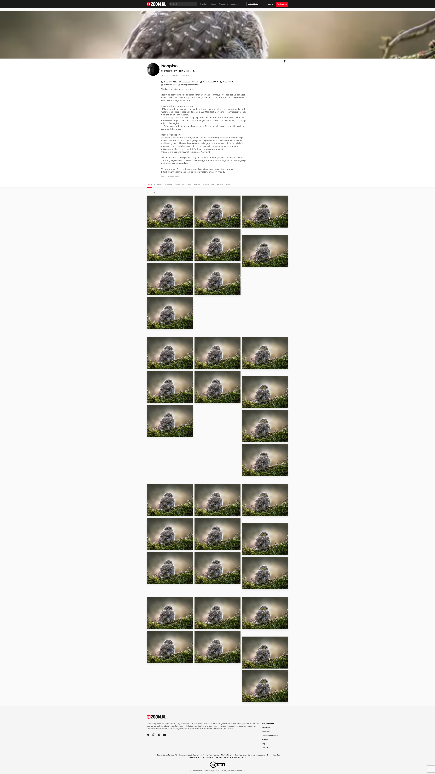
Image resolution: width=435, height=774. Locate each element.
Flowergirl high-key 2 (158, 292)
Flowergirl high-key (253, 264)
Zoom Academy (195, 757)
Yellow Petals (250, 626)
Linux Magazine (225, 757)
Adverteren (266, 728)
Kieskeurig (158, 755)
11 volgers (174, 75)
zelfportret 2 (249, 225)
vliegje (151, 547)
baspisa (155, 198)
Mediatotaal (207, 755)
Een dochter (201, 513)
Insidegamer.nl (261, 755)
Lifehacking (234, 755)
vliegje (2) (248, 513)
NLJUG (234, 757)
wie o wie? (248, 405)
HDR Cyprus (153, 326)
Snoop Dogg (201, 626)
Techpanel (243, 755)
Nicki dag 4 (153, 513)
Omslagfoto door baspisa (157, 14)
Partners (265, 740)
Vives (216, 757)
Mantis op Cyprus (204, 292)
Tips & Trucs (197, 755)
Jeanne (151, 366)
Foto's (149, 184)
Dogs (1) (247, 586)
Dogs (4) (247, 552)
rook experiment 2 (252, 473)
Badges (197, 184)
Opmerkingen (208, 184)
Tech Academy (208, 757)
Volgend (228, 184)
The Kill (199, 660)
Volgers (219, 184)
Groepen (168, 184)
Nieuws (213, 4)
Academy (235, 4)
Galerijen (158, 184)
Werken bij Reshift (212, 771)
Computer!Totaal (185, 755)
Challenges (179, 184)
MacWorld (225, 755)
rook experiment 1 (157, 434)
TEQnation (242, 757)
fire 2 (245, 439)
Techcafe (216, 755)
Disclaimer (265, 732)
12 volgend (184, 75)
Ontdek (203, 4)
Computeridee (168, 755)
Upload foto (253, 4)
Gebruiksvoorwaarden (270, 736)
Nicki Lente (201, 258)
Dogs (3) (199, 581)
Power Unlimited (273, 755)
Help (263, 744)
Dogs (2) (152, 581)
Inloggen (269, 4)
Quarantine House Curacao (161, 225)
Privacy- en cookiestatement (232, 771)
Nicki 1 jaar (200, 366)
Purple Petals (250, 699)
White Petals (249, 666)
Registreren (282, 4)
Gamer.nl (251, 755)
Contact (265, 748)
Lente (151, 258)
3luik (197, 547)
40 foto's (164, 75)
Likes (189, 184)
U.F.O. (198, 400)
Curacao (199, 225)
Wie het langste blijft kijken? (161, 626)
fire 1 (150, 400)
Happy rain (153, 660)
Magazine (223, 4)
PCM (176, 755)
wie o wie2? (249, 366)
